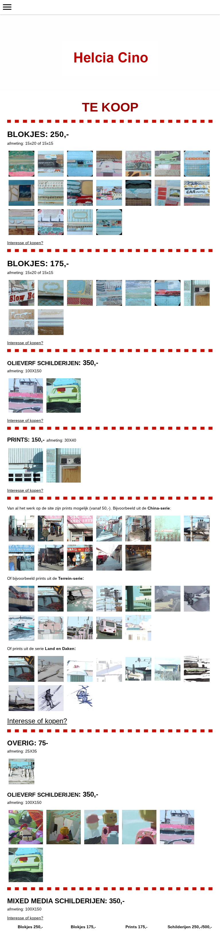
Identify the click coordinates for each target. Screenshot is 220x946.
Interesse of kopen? (25, 242)
